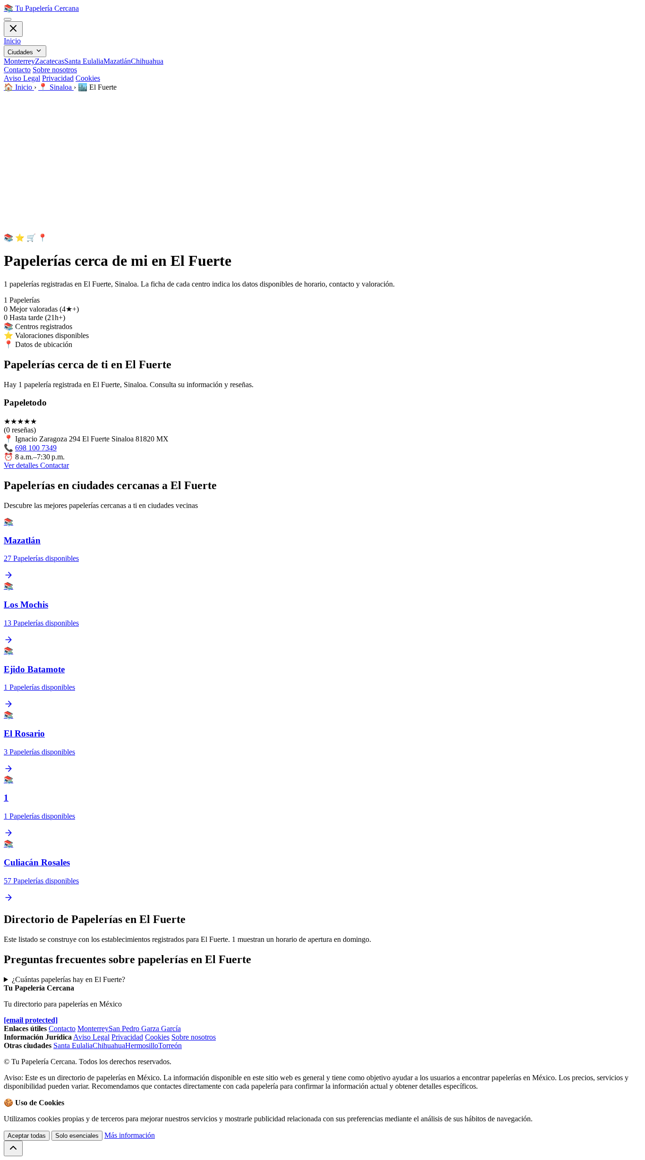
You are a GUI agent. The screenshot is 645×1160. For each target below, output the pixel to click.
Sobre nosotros (55, 70)
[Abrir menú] (7, 19)
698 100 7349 (36, 448)
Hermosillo (141, 1045)
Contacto (17, 70)
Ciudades (21, 52)
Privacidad (58, 78)
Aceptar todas (27, 1135)
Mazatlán (117, 61)
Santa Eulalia (83, 61)
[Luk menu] (13, 29)
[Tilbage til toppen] (13, 1148)
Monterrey (19, 61)
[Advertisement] (322, 162)
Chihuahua (147, 61)
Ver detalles (22, 465)
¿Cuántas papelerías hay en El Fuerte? (68, 979)
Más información (129, 1135)
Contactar (54, 465)
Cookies (88, 78)
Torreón (170, 1045)
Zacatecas (49, 61)
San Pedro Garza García (145, 1029)
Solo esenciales (77, 1135)
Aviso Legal (22, 78)
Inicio (12, 41)
